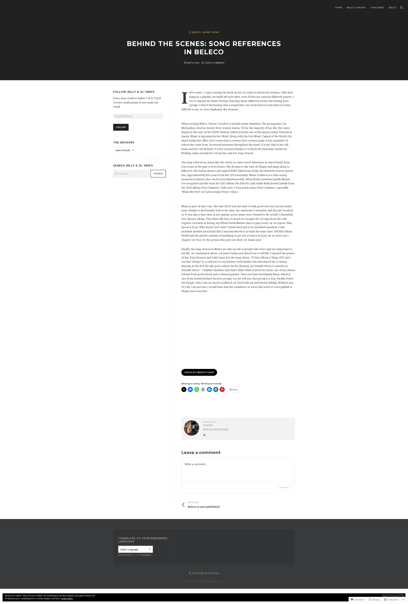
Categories (377, 7)
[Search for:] (131, 173)
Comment (284, 487)
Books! (207, 32)
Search (158, 173)
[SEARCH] (401, 7)
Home (338, 7)
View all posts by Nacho (216, 429)
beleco (196, 32)
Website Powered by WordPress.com (203, 581)
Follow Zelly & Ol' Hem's (134, 91)
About (392, 7)
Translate (145, 555)
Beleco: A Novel (356, 7)
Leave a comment (214, 62)
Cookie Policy (67, 598)
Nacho (208, 425)
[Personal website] (204, 435)
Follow (121, 127)
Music (215, 32)
